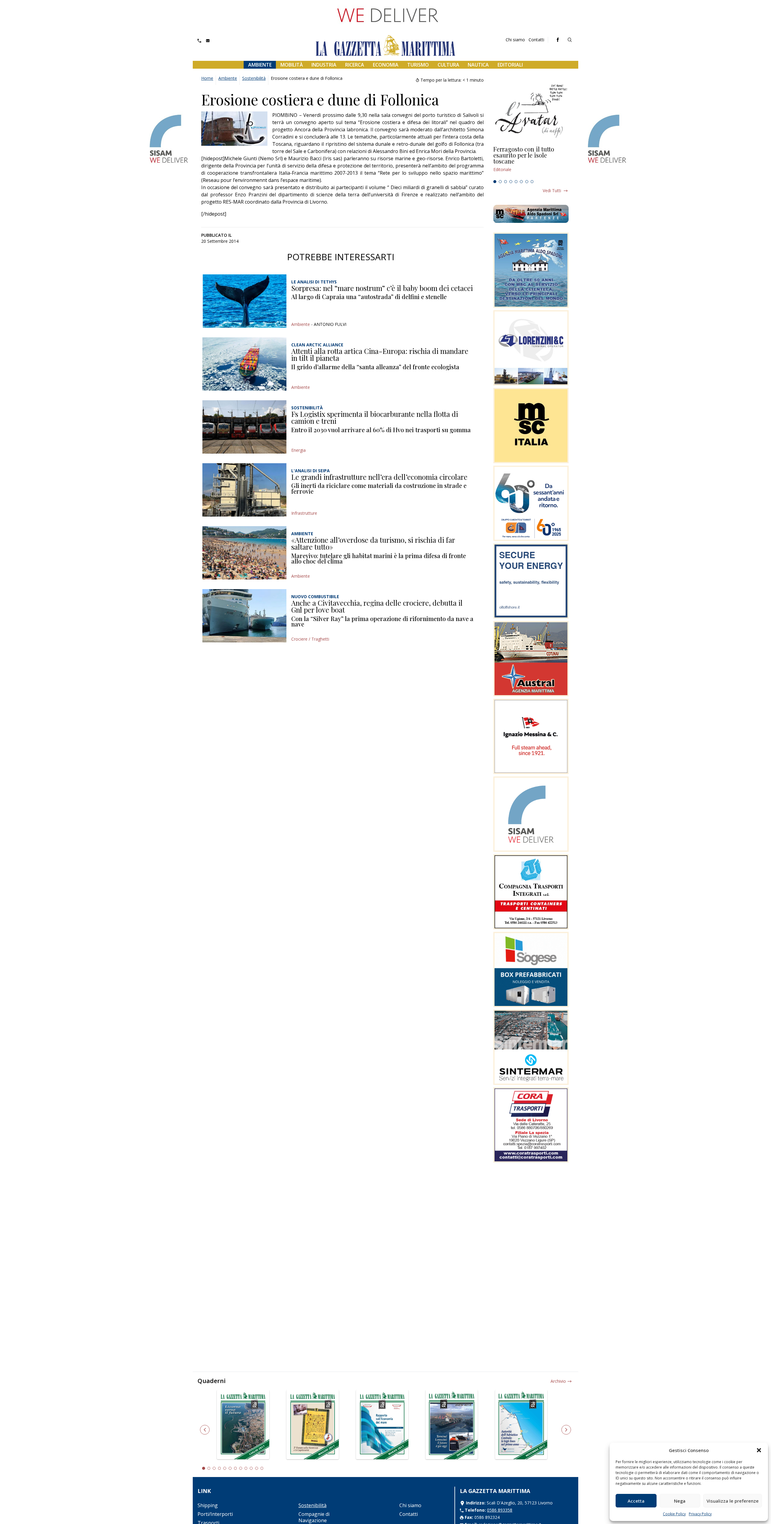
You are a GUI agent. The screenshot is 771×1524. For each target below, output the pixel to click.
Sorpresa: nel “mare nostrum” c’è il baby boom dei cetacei (382, 288)
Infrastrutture (304, 513)
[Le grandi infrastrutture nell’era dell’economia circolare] (244, 490)
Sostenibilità (254, 78)
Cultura (448, 64)
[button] (759, 1450)
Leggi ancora (531, 161)
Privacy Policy (700, 1513)
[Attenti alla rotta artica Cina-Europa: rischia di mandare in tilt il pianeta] (244, 364)
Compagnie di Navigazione (313, 1517)
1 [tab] (494, 181)
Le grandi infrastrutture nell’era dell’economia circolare (379, 477)
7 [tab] (526, 181)
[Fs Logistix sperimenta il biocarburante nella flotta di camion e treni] (244, 427)
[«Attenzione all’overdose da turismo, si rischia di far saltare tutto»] (244, 552)
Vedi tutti (552, 190)
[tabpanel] (531, 161)
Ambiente (260, 64)
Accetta (636, 1501)
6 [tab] (521, 181)
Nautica (478, 64)
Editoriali (510, 64)
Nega (679, 1501)
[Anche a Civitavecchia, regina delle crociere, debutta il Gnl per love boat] (244, 615)
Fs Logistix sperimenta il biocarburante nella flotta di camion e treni (374, 417)
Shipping (208, 1505)
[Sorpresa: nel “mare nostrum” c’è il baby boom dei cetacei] (244, 301)
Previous (205, 1430)
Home (207, 78)
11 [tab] (256, 1468)
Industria (323, 64)
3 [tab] (505, 181)
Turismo (418, 64)
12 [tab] (262, 1468)
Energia (298, 450)
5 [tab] (516, 181)
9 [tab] (246, 1468)
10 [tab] (251, 1468)
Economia (385, 64)
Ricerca (354, 64)
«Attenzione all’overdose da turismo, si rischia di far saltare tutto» (373, 543)
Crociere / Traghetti (310, 639)
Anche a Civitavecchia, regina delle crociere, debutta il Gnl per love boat (377, 606)
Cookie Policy (674, 1513)
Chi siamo (515, 39)
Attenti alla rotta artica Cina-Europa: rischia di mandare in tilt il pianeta (379, 354)
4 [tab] (510, 181)
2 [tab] (500, 181)
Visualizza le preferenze (733, 1501)
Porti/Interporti (215, 1514)
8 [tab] (532, 181)
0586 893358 (499, 1510)
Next (566, 1430)
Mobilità (291, 64)
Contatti (536, 39)
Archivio (558, 1381)
